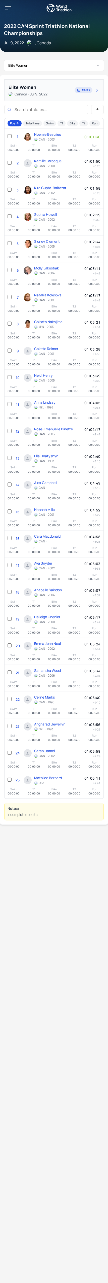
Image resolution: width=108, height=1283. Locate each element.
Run (94, 123)
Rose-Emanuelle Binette (53, 429)
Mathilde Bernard (48, 777)
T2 (83, 123)
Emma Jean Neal (47, 643)
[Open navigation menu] (8, 8)
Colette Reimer (46, 348)
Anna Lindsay (45, 402)
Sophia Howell (45, 214)
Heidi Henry (43, 375)
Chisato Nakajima (48, 321)
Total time (32, 123)
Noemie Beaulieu (47, 134)
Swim (49, 123)
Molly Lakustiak (46, 268)
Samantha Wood (47, 670)
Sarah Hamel (44, 750)
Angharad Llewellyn (49, 724)
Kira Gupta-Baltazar (50, 187)
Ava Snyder (43, 563)
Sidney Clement (47, 241)
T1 (61, 123)
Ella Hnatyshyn (46, 456)
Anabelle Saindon (48, 589)
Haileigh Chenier (47, 616)
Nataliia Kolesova (48, 295)
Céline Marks (44, 697)
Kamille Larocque (48, 160)
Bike (72, 123)
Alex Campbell (45, 482)
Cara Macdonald (47, 536)
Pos (12, 123)
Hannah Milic (44, 509)
